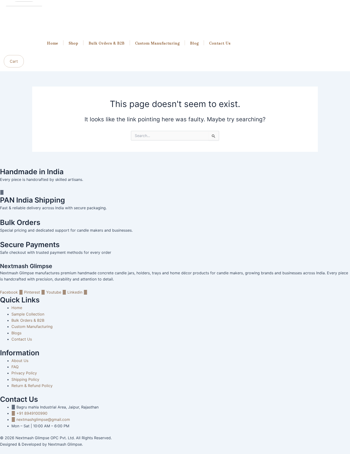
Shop (73, 42)
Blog (194, 42)
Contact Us (219, 42)
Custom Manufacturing (157, 42)
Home (52, 42)
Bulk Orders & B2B (107, 42)
